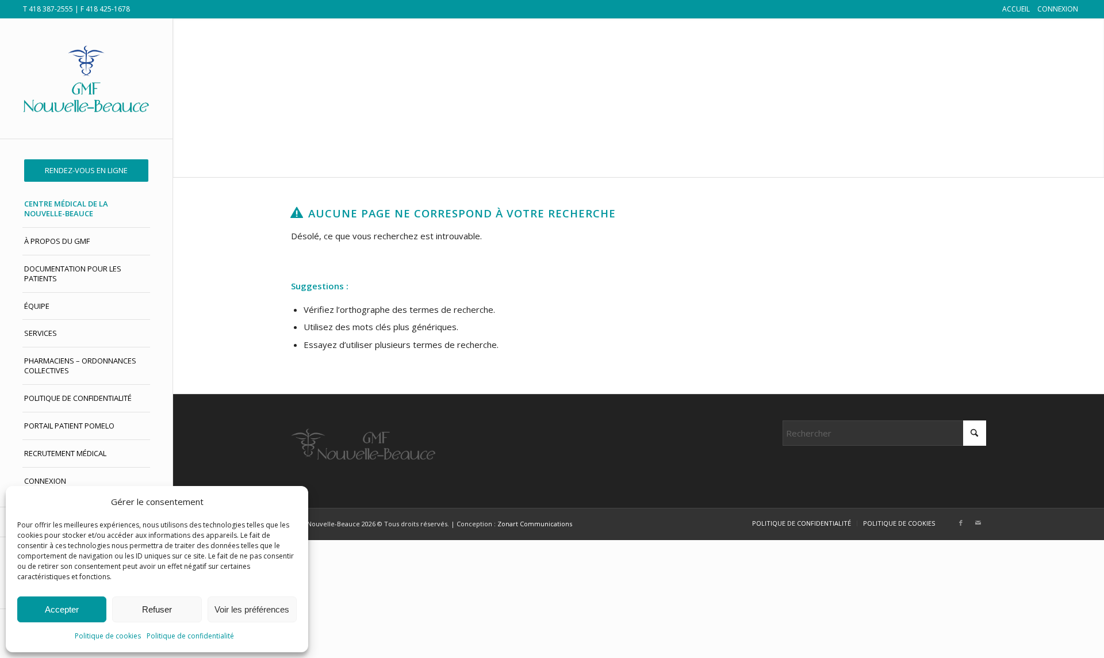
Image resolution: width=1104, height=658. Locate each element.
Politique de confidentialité (190, 636)
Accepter (62, 609)
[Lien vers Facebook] (960, 522)
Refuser (157, 609)
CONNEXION (1057, 9)
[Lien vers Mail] (978, 522)
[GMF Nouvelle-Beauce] (86, 78)
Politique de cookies (108, 636)
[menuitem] (86, 170)
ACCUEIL (1016, 9)
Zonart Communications (534, 523)
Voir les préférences (251, 609)
